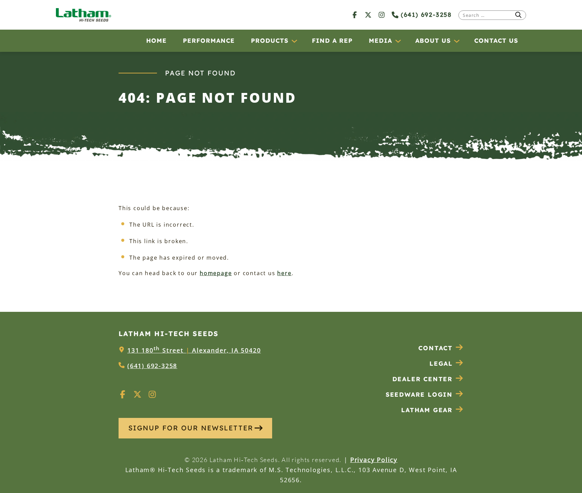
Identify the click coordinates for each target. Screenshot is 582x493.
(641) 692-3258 (425, 15)
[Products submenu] (294, 40)
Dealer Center (422, 379)
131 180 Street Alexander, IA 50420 (194, 350)
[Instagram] (381, 15)
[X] (368, 15)
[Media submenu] (397, 40)
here (284, 273)
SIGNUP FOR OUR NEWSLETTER (190, 428)
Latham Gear (427, 410)
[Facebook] (354, 15)
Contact (435, 348)
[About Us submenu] (456, 40)
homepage (216, 273)
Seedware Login (419, 394)
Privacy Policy (373, 460)
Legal (441, 363)
